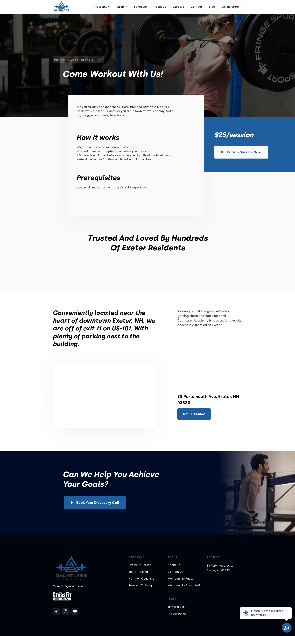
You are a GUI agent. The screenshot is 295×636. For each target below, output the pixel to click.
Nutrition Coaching (141, 578)
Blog (212, 6)
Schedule (140, 6)
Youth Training (138, 571)
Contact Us (175, 571)
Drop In (122, 6)
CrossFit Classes (140, 565)
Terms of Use (176, 606)
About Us (160, 6)
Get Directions (194, 414)
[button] (102, 7)
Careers (178, 6)
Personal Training (140, 585)
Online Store (230, 6)
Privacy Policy (177, 613)
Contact (196, 6)
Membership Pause (181, 578)
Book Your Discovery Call (97, 503)
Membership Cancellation (185, 585)
